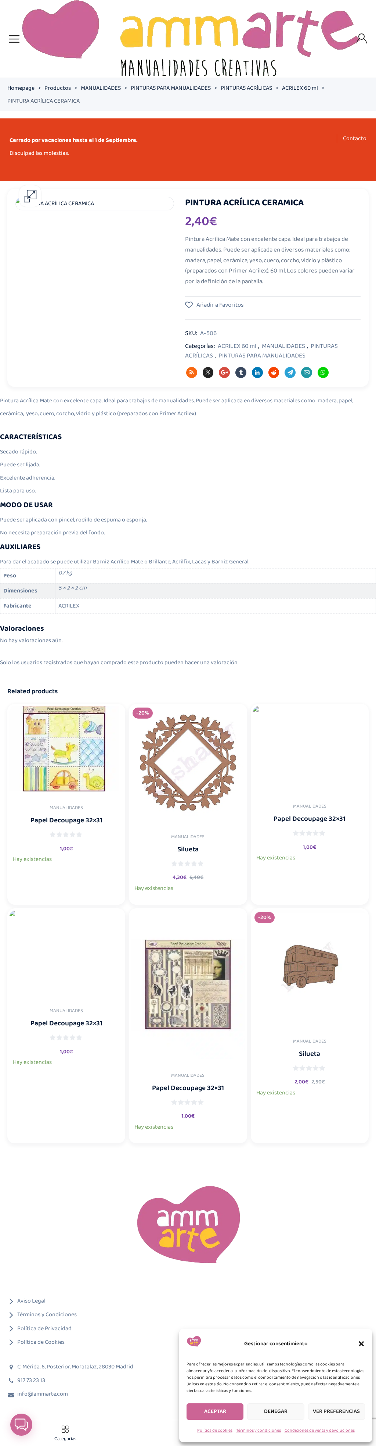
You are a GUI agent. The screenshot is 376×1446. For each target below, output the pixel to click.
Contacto (354, 138)
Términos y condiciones (258, 1430)
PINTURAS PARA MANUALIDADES (171, 88)
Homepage (21, 88)
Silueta (188, 850)
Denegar (276, 1411)
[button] (361, 1343)
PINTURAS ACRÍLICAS (246, 88)
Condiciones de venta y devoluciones (320, 1430)
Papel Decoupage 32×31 (66, 821)
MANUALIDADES (101, 88)
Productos (57, 88)
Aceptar (215, 1411)
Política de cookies (214, 1430)
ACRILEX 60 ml (300, 88)
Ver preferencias (336, 1411)
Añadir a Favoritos (219, 305)
